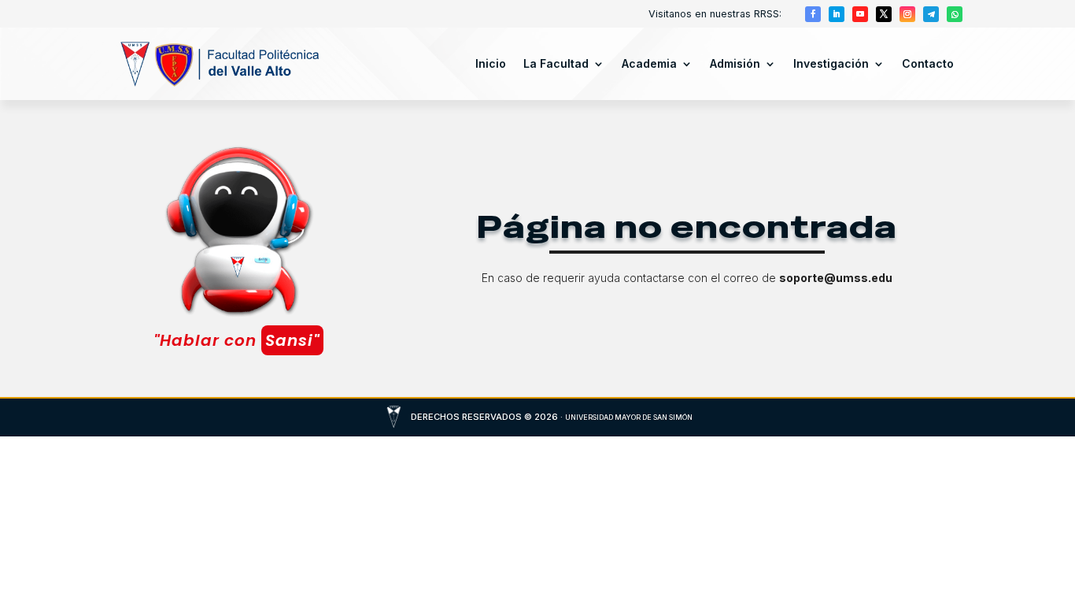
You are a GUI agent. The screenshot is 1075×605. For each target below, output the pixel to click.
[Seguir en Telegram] (931, 14)
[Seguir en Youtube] (860, 14)
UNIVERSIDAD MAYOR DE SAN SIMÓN (629, 417)
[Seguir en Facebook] (813, 14)
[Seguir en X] (884, 14)
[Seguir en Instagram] (907, 14)
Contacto (928, 63)
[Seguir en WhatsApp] (954, 14)
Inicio (490, 63)
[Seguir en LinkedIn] (836, 14)
